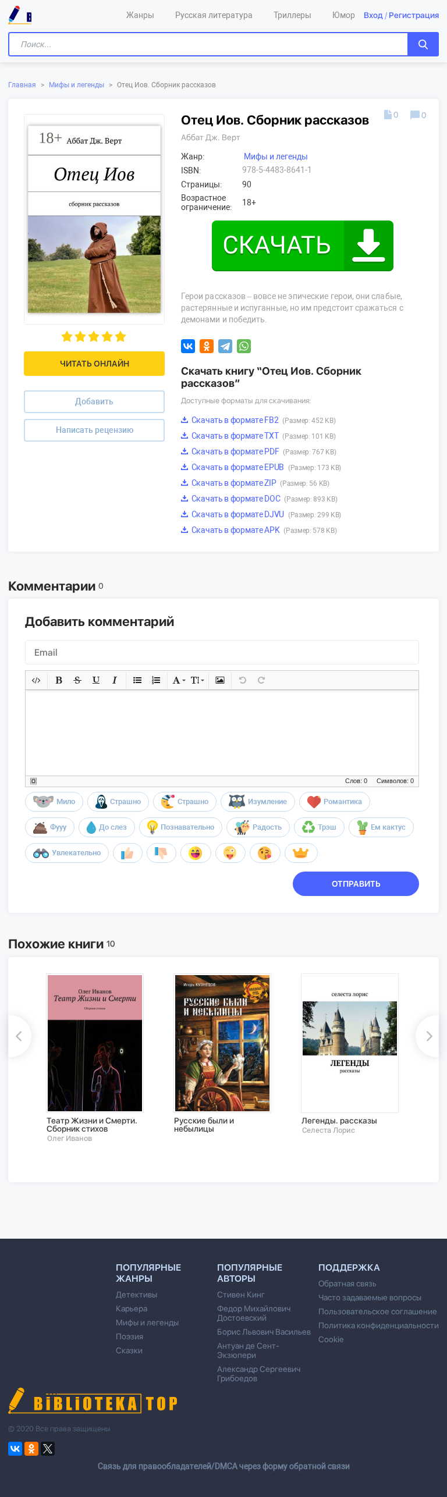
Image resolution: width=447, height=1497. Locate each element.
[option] (101, 1058)
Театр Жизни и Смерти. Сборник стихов (92, 1124)
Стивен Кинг (241, 1294)
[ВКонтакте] (188, 346)
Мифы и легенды (76, 85)
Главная (22, 85)
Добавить (94, 401)
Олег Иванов (69, 1138)
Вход (373, 15)
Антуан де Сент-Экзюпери (248, 1350)
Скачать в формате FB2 (262, 420)
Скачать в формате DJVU (265, 514)
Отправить (356, 883)
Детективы (136, 1294)
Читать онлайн (94, 363)
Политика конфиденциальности (378, 1325)
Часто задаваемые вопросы (369, 1297)
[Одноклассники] (207, 346)
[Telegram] (225, 346)
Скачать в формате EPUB (265, 467)
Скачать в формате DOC (263, 498)
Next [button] (427, 1036)
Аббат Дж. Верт (210, 137)
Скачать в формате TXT (262, 435)
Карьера (131, 1308)
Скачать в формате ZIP (259, 483)
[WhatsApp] (244, 346)
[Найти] (423, 44)
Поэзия (129, 1336)
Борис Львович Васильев (264, 1331)
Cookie (330, 1339)
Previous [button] (19, 1036)
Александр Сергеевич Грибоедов (258, 1373)
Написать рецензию (94, 430)
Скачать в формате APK (263, 530)
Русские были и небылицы (204, 1124)
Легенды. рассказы (339, 1120)
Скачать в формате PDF (263, 451)
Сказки (129, 1350)
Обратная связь (347, 1283)
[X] (48, 1449)
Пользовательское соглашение (377, 1311)
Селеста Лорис (328, 1130)
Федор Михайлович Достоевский (253, 1313)
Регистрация (414, 15)
